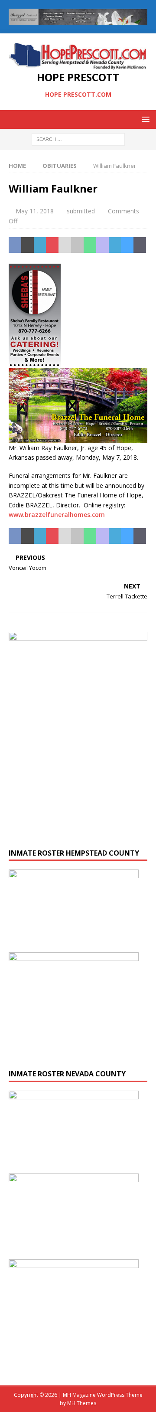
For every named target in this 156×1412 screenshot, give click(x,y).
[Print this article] (77, 245)
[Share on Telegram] (115, 245)
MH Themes (81, 1403)
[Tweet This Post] (27, 245)
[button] (144, 119)
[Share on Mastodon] (102, 245)
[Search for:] (78, 138)
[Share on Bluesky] (127, 245)
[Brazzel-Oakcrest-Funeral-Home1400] (78, 20)
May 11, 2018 (35, 211)
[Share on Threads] (139, 245)
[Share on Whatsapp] (90, 245)
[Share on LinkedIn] (40, 245)
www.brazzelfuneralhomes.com (57, 514)
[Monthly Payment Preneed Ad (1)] (78, 834)
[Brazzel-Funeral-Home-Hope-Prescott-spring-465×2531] (78, 438)
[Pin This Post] (52, 245)
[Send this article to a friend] (64, 245)
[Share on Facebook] (15, 245)
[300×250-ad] (74, 1363)
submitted (81, 211)
